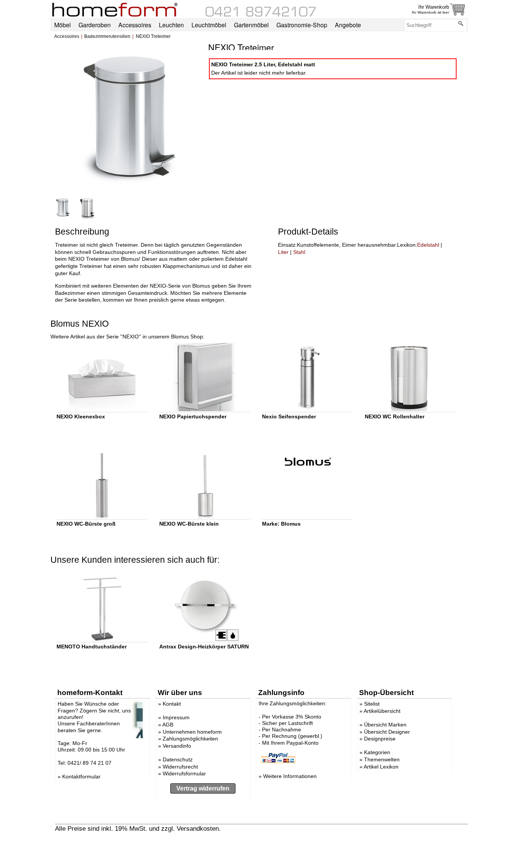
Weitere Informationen (290, 776)
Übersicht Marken (385, 725)
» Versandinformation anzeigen (266, 828)
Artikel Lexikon (381, 767)
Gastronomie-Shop (301, 24)
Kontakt (172, 704)
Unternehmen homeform (192, 732)
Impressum (176, 717)
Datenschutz (178, 759)
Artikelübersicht (382, 711)
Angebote (348, 24)
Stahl (299, 252)
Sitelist (372, 704)
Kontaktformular (81, 776)
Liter (283, 252)
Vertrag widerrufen (202, 788)
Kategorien (377, 752)
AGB (167, 725)
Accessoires (66, 36)
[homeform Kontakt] (260, 15)
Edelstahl (428, 245)
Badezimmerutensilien (107, 36)
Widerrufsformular (184, 773)
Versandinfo (177, 746)
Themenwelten (382, 759)
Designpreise (380, 739)
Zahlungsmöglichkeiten (190, 739)
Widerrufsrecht (180, 767)
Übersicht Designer (387, 732)
